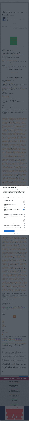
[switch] (24, 202)
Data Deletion (10, 233)
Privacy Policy (18, 233)
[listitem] (14, 200)
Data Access (14, 233)
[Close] (27, 187)
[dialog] (14, 210)
